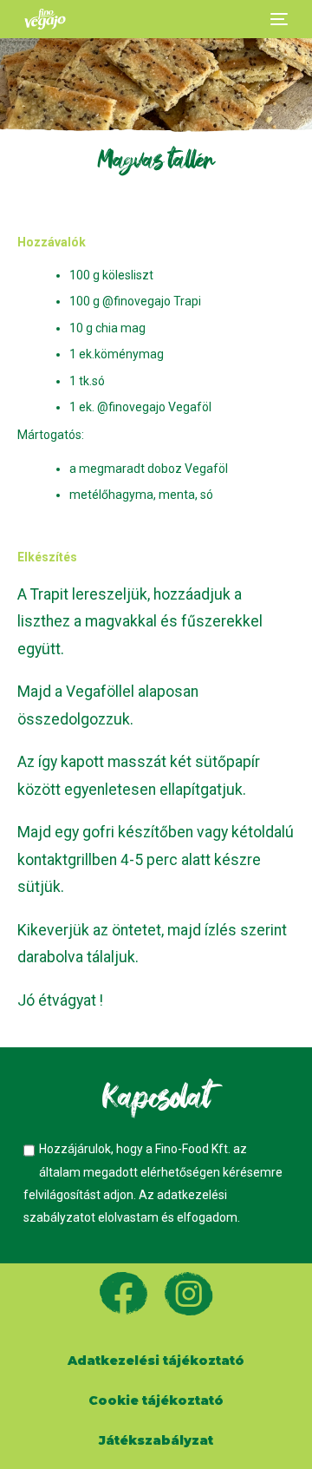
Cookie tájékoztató (156, 1400)
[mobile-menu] (277, 19)
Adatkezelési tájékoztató (156, 1360)
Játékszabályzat (156, 1440)
